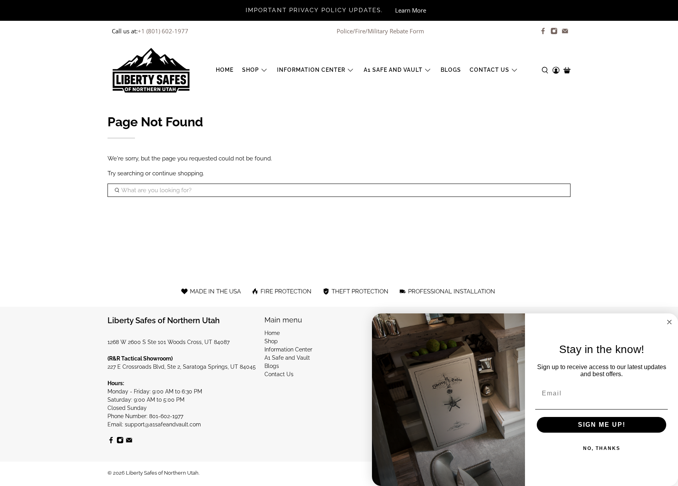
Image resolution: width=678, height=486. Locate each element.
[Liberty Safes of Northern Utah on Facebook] (543, 31)
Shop (250, 70)
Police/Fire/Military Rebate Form (380, 31)
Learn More (410, 10)
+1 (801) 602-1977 (163, 31)
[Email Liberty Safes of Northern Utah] (565, 31)
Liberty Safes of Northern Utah (162, 473)
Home (224, 70)
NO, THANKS (601, 448)
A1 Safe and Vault (393, 70)
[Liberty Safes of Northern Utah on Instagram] (554, 31)
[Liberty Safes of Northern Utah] (151, 70)
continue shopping (177, 173)
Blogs (451, 70)
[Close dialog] (669, 322)
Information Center (311, 70)
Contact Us (489, 70)
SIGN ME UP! (601, 424)
